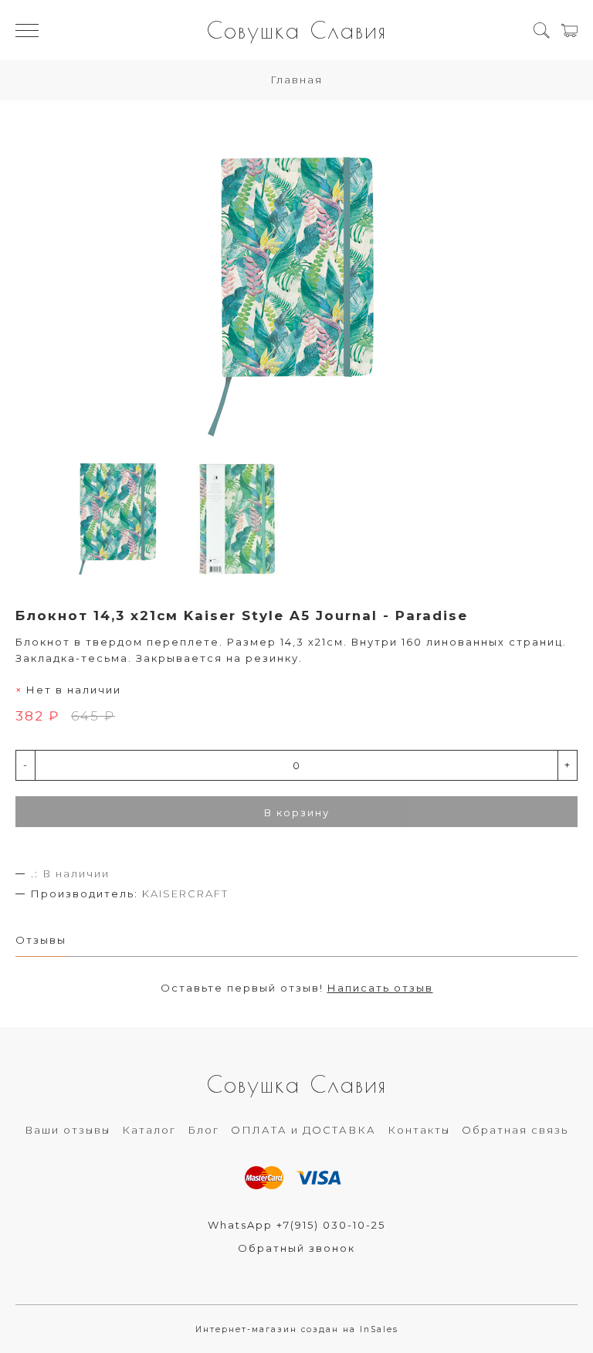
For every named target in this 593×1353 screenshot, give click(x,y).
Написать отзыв (380, 988)
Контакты (419, 1130)
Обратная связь (515, 1130)
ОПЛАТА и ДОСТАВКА (303, 1130)
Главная (296, 79)
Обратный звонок (296, 1248)
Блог (203, 1130)
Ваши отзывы (67, 1130)
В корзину (297, 812)
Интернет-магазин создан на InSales (296, 1329)
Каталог (149, 1130)
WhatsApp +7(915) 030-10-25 (296, 1225)
